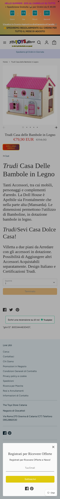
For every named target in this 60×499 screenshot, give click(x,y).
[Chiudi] (53, 447)
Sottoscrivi (30, 479)
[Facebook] (27, 488)
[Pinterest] (31, 488)
